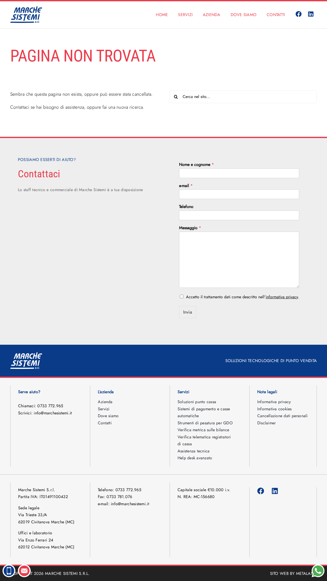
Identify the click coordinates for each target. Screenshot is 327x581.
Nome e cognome (196, 164)
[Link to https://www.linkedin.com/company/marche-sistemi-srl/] (311, 14)
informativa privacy (282, 297)
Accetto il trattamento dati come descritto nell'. (242, 297)
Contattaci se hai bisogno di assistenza (47, 107)
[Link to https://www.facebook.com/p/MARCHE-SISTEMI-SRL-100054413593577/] (299, 14)
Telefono (186, 206)
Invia (187, 312)
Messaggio (190, 228)
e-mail (186, 186)
